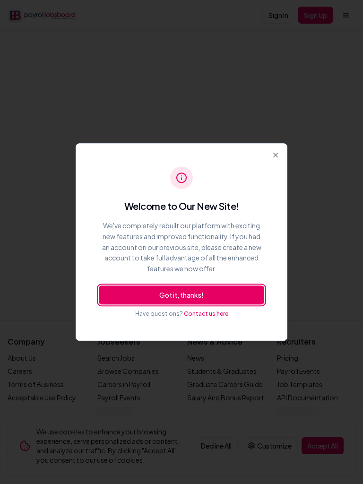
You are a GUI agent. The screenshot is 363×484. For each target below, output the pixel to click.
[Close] (275, 155)
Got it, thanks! (181, 295)
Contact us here (206, 313)
